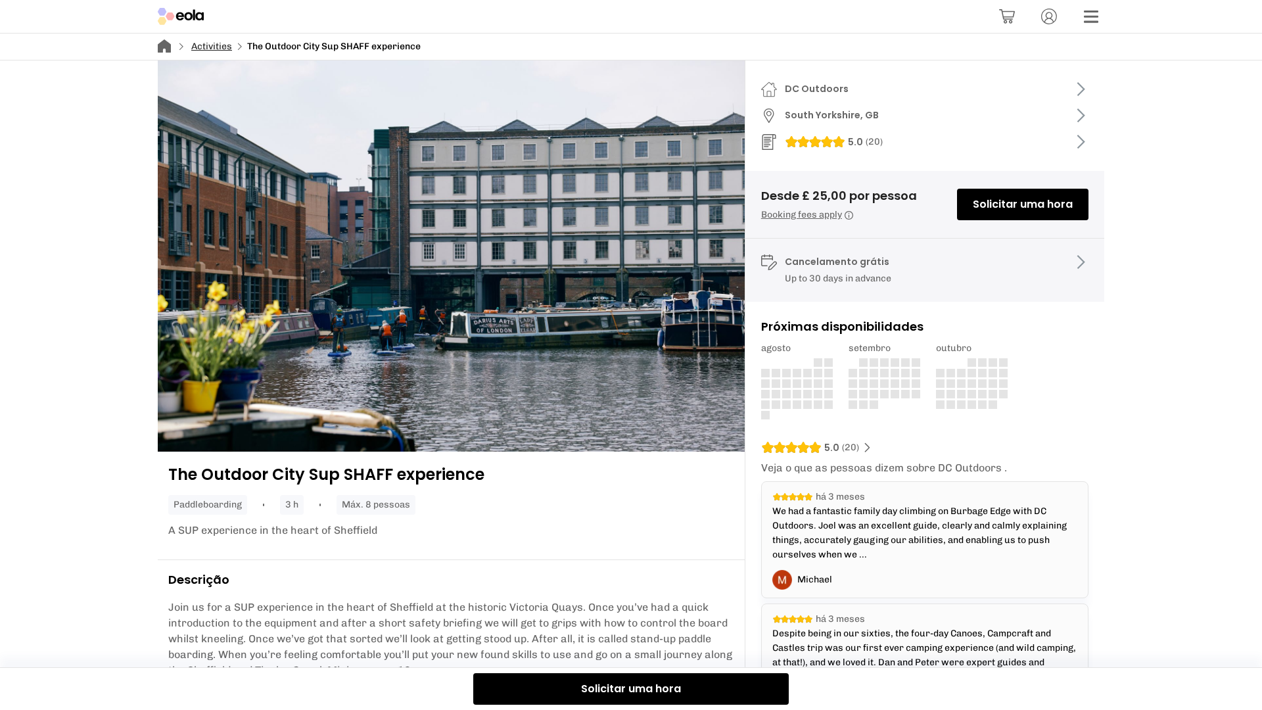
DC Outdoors (817, 88)
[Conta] (1049, 16)
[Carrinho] (1007, 16)
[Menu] (1091, 16)
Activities (211, 46)
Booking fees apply (801, 214)
